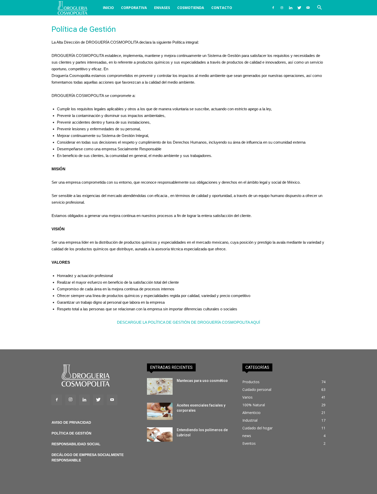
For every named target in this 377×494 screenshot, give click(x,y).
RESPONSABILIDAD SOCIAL (76, 444)
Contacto (221, 7)
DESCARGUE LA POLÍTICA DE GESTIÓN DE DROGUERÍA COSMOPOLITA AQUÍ (188, 322)
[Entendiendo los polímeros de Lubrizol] (160, 434)
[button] (319, 8)
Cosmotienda (190, 7)
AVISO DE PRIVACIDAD (71, 422)
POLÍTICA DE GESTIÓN (71, 433)
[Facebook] (273, 7)
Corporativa (134, 7)
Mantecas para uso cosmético (202, 381)
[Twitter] (299, 7)
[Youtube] (308, 7)
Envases (162, 7)
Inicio (108, 7)
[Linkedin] (290, 7)
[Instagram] (282, 7)
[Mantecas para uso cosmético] (160, 386)
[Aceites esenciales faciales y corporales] (160, 411)
